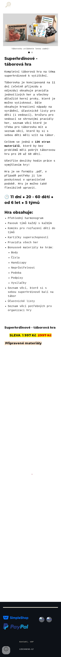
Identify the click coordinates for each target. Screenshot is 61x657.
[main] (30, 184)
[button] (6, 650)
